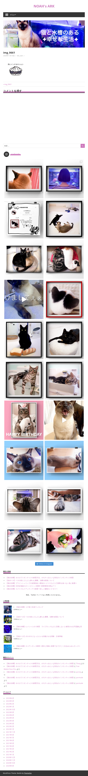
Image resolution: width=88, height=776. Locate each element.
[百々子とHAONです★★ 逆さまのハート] (64, 259)
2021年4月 (10, 746)
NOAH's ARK (44, 6)
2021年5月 (10, 743)
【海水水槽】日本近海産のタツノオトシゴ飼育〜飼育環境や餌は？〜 (31, 586)
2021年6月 (10, 740)
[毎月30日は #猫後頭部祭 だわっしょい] (23, 178)
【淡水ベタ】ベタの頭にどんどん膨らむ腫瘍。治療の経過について (30, 580)
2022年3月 (10, 723)
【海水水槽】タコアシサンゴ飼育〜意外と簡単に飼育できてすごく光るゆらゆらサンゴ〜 (48, 646)
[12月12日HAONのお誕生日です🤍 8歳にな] (23, 420)
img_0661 (8, 84)
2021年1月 (10, 754)
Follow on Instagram (45, 564)
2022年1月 (10, 729)
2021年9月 (10, 735)
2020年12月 (10, 757)
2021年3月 (10, 749)
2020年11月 (10, 760)
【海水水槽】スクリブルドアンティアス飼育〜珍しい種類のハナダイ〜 (32, 589)
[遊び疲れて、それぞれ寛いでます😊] (64, 218)
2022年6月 (10, 715)
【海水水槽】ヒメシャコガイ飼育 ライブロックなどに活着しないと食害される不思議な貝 (49, 626)
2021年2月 (10, 752)
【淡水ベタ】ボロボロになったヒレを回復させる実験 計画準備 (39, 636)
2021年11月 (10, 732)
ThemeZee (28, 773)
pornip (78, 672)
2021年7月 (10, 738)
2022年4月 (10, 721)
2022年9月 (10, 712)
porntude (79, 677)
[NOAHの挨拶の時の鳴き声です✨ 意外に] (64, 420)
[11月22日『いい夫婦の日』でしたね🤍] (64, 540)
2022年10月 (10, 709)
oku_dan (20, 56)
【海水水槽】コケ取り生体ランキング (29, 607)
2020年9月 (10, 766)
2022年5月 (10, 718)
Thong (78, 663)
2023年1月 (10, 706)
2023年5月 (10, 701)
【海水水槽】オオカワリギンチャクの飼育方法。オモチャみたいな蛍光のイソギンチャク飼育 (40, 577)
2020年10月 (10, 763)
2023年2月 (10, 704)
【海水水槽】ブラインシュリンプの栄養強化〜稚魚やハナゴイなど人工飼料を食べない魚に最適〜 (41, 583)
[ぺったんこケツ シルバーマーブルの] (23, 540)
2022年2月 (10, 726)
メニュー (13, 15)
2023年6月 (10, 698)
